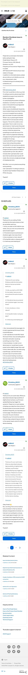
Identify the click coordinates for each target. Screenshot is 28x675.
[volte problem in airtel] (25, 197)
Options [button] (26, 30)
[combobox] (14, 21)
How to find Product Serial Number (12, 611)
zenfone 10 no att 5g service (10, 586)
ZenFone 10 (6, 572)
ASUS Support (7, 634)
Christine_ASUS (9, 272)
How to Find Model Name (10, 609)
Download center (7, 617)
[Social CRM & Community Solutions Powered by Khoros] (22, 671)
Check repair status (8, 615)
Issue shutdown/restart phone (10, 560)
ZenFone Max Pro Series (8, 30)
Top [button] (4, 671)
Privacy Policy (17, 663)
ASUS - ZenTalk (9, 11)
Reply (14, 187)
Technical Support (8, 619)
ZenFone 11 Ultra (7, 562)
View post (8, 324)
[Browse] (2, 11)
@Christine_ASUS (11, 90)
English (5, 659)
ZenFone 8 (6, 596)
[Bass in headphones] (22, 197)
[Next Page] (19, 548)
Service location (7, 613)
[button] (5, 183)
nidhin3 (6, 218)
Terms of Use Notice (6, 663)
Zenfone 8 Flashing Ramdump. (10, 594)
